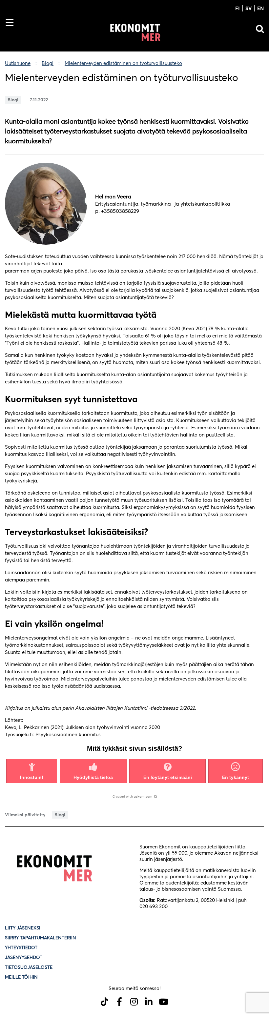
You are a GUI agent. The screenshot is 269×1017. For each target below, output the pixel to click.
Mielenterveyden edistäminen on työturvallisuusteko (123, 63)
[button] (31, 771)
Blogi (47, 63)
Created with (133, 796)
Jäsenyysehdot (23, 957)
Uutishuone (18, 63)
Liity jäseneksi (22, 928)
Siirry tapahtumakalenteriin (40, 938)
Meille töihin (21, 977)
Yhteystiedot (21, 947)
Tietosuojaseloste (29, 967)
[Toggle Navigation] (12, 33)
